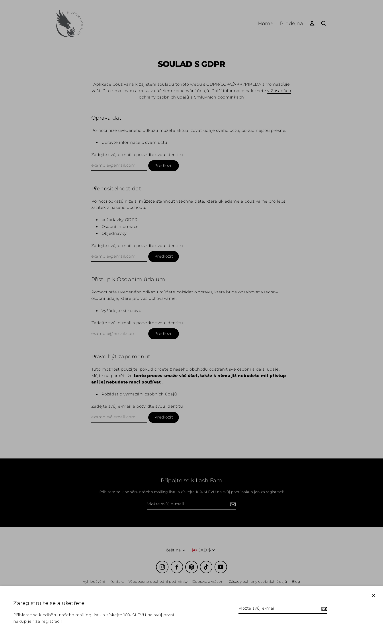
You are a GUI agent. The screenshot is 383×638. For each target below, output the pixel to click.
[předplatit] (323, 608)
